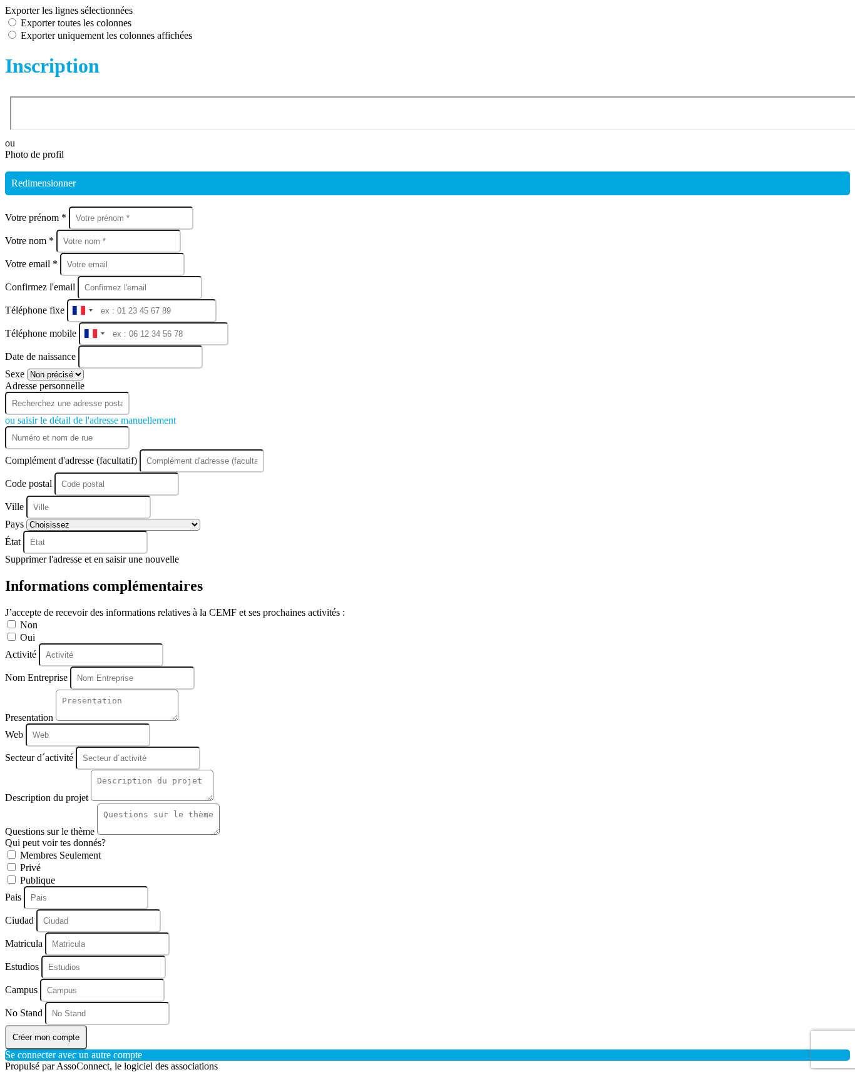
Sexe (16, 374)
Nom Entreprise (37, 677)
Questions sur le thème (51, 831)
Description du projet (48, 797)
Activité (22, 654)
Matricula (25, 943)
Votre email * (32, 263)
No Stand (25, 1013)
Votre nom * (30, 240)
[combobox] (82, 311)
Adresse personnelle (44, 385)
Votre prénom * (37, 217)
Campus (22, 989)
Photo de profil (34, 154)
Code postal (28, 483)
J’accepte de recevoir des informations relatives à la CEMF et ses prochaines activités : (175, 612)
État (14, 541)
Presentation (30, 717)
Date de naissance (41, 356)
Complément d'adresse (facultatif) (72, 460)
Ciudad (20, 920)
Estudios (23, 966)
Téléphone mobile (42, 333)
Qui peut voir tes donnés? (55, 842)
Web (15, 734)
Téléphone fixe (36, 310)
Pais (14, 897)
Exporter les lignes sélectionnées (69, 10)
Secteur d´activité (40, 757)
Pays (15, 524)
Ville (15, 506)
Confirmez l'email (40, 287)
